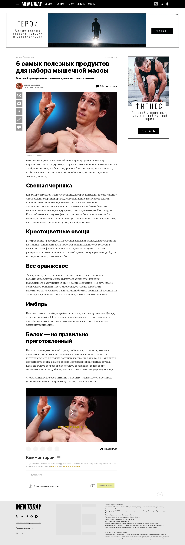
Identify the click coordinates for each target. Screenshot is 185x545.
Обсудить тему (108, 86)
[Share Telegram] (19, 111)
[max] (36, 516)
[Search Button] (162, 3)
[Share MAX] (19, 103)
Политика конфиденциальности (28, 523)
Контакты (19, 533)
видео (44, 160)
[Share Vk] (19, 95)
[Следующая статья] (92, 494)
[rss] (17, 516)
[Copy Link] (19, 119)
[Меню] (17, 3)
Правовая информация (25, 528)
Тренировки (29, 57)
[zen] (31, 516)
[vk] (22, 516)
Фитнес (19, 57)
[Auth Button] (167, 3)
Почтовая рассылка (156, 3)
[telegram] (26, 516)
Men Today (32, 4)
